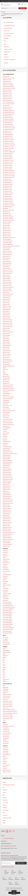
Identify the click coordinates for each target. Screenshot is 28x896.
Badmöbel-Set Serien (7, 107)
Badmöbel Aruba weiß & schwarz (10, 453)
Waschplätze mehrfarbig (8, 218)
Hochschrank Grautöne (8, 419)
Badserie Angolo (6, 249)
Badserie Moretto (6, 312)
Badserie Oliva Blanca (7, 319)
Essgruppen (5, 550)
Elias (4, 660)
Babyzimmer (5, 655)
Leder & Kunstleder (7, 733)
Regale (4, 557)
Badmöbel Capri (6, 467)
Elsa (4, 662)
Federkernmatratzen (7, 694)
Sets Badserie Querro (7, 186)
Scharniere (5, 445)
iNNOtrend (5, 789)
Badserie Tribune (6, 352)
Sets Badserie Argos (7, 108)
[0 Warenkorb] (22, 4)
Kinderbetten (5, 689)
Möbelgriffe (5, 443)
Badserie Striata (6, 347)
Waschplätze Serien (7, 247)
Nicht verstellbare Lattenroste (9, 709)
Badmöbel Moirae (6, 493)
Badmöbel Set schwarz (8, 83)
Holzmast (5, 768)
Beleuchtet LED (6, 376)
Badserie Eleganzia (7, 276)
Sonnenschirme (6, 765)
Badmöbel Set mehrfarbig (8, 86)
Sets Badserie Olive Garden (9, 174)
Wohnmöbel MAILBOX (7, 620)
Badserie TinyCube (7, 350)
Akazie (4, 756)
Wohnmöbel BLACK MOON (9, 607)
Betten (4, 648)
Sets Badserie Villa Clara (8, 203)
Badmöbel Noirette (7, 496)
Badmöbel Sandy (6, 520)
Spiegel (4, 367)
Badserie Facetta (6, 278)
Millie (4, 671)
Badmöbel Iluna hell (7, 481)
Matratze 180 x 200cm (7, 706)
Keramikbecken (6, 402)
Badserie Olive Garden (8, 323)
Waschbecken (6, 391)
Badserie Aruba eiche (7, 252)
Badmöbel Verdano (7, 535)
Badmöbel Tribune (7, 529)
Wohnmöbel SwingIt (7, 631)
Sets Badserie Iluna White (8, 148)
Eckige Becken (6, 400)
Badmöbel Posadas (7, 511)
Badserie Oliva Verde (7, 321)
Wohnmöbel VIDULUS (7, 632)
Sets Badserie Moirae (7, 163)
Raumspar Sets (6, 105)
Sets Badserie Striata (7, 194)
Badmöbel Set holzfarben (8, 84)
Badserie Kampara (7, 295)
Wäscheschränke (6, 427)
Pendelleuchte (6, 595)
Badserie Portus (6, 330)
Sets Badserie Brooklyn (8, 124)
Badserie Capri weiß (7, 273)
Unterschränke (6, 426)
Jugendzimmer (6, 679)
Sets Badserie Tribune (7, 198)
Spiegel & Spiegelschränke (8, 366)
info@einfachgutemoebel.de (10, 845)
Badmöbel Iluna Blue (7, 475)
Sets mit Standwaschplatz (8, 102)
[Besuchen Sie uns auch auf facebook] (7, 831)
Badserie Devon (6, 275)
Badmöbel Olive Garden (8, 503)
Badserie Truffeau (6, 354)
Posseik (4, 797)
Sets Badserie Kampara (8, 153)
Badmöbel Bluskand (7, 463)
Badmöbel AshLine (7, 455)
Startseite (3, 11)
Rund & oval (5, 369)
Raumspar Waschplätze (8, 244)
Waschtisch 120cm (7, 230)
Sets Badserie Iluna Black (8, 139)
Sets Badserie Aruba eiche (8, 112)
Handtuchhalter (6, 433)
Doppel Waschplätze (7, 242)
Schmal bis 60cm (6, 378)
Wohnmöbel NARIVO (7, 622)
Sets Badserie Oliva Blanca (8, 170)
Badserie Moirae (6, 311)
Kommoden (5, 552)
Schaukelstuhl (6, 569)
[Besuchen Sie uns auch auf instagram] (13, 831)
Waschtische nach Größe (8, 220)
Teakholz (5, 763)
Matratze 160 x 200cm (7, 704)
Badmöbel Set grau (7, 81)
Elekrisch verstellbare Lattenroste (10, 713)
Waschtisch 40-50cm (7, 222)
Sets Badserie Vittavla (7, 206)
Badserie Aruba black (7, 251)
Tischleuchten (6, 598)
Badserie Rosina (6, 338)
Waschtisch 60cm (6, 223)
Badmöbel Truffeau (7, 530)
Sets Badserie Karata (7, 155)
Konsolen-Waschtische (8, 240)
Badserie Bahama (6, 258)
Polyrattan (5, 761)
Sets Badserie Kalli (7, 150)
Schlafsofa (5, 578)
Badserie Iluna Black (7, 282)
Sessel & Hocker (6, 562)
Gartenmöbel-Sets (7, 754)
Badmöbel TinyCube (7, 527)
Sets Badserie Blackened (8, 119)
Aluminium (5, 758)
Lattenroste (5, 708)
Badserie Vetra (6, 357)
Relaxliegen (5, 560)
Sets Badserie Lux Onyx (8, 162)
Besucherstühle (6, 734)
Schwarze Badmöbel (7, 544)
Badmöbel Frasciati (7, 472)
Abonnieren (21, 863)
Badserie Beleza (6, 259)
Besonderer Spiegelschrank (9, 390)
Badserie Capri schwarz (8, 271)
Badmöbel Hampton (7, 474)
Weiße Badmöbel (6, 542)
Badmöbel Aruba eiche (8, 451)
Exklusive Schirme (7, 770)
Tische (4, 579)
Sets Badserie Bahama (8, 117)
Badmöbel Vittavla (7, 541)
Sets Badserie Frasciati (8, 138)
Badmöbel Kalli (6, 484)
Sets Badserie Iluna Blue (8, 141)
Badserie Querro (6, 333)
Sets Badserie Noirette (7, 167)
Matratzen (5, 692)
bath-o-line (5, 815)
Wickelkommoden (6, 652)
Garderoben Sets (6, 644)
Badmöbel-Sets (6, 76)
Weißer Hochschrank (7, 421)
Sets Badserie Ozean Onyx (8, 177)
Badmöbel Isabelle (7, 482)
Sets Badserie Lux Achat (8, 160)
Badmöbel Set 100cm (7, 93)
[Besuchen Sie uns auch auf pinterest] (10, 831)
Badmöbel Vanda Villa (7, 534)
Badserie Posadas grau (8, 331)
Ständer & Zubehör (7, 771)
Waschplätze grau (6, 213)
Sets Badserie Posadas (8, 184)
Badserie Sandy (6, 342)
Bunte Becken (6, 407)
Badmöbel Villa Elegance (8, 539)
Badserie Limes (6, 302)
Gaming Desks (6, 736)
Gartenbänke (5, 751)
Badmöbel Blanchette (7, 462)
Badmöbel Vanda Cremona (8, 532)
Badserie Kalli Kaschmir (8, 294)
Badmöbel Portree (7, 510)
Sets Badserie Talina (7, 196)
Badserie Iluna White (7, 290)
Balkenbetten (5, 687)
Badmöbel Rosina (6, 517)
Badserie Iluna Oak (7, 288)
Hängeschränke (6, 415)
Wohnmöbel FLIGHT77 (8, 612)
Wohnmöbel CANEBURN (8, 608)
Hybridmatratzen (6, 697)
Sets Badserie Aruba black (8, 110)
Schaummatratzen (7, 696)
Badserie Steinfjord (7, 345)
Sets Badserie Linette (7, 158)
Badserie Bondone (7, 264)
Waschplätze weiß (7, 211)
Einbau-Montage (6, 412)
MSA (4, 795)
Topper (4, 720)
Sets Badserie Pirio (7, 179)
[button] (26, 831)
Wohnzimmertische (7, 584)
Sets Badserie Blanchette (8, 120)
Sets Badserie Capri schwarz (9, 127)
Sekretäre (5, 739)
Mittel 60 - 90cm (6, 379)
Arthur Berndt (6, 810)
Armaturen (5, 436)
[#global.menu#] (25, 4)
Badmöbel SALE (6, 546)
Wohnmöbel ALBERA (7, 603)
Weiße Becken (6, 395)
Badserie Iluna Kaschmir (8, 287)
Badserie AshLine (6, 256)
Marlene (4, 667)
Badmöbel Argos (6, 450)
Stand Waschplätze (7, 239)
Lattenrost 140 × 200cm (8, 718)
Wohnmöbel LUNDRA (7, 619)
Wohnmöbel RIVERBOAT (8, 627)
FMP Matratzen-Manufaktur (9, 784)
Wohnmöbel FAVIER (7, 610)
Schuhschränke (6, 642)
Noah (4, 672)
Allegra (4, 657)
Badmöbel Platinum (7, 508)
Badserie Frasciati (7, 280)
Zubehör (4, 431)
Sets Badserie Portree (7, 182)
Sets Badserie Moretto (7, 165)
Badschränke (5, 414)
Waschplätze (5, 208)
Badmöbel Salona (6, 518)
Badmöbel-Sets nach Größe (9, 88)
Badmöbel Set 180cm (7, 100)
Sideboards (5, 555)
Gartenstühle (5, 747)
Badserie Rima (6, 336)
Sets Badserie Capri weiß (8, 129)
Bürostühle (5, 724)
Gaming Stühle (6, 731)
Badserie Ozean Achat (7, 324)
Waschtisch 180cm (7, 235)
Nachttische (5, 600)
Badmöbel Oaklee (6, 498)
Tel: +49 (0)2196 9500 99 (8, 838)
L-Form (4, 572)
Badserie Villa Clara (7, 359)
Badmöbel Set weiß (7, 79)
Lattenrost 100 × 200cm (8, 716)
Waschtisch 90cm (6, 227)
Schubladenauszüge (7, 446)
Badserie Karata (6, 297)
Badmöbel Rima (6, 515)
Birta (4, 659)
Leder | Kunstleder (7, 574)
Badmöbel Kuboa (6, 487)
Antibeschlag (5, 374)
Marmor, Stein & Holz (7, 405)
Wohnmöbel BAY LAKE (8, 605)
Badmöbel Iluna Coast (7, 477)
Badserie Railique (6, 335)
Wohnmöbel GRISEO (7, 614)
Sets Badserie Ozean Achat (9, 175)
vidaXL (4, 822)
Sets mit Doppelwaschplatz (8, 103)
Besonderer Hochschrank (8, 424)
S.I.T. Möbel (5, 802)
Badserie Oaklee (6, 318)
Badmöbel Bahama (7, 457)
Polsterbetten (5, 690)
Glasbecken (5, 403)
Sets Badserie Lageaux (8, 156)
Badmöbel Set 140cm (7, 96)
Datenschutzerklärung (6, 856)
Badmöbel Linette (6, 489)
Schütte (4, 805)
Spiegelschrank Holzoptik (8, 388)
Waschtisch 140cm (7, 232)
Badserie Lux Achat (7, 306)
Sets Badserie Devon (7, 131)
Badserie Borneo (6, 266)
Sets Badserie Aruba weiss (8, 114)
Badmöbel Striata (6, 523)
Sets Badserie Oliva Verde (8, 172)
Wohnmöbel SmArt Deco (8, 629)
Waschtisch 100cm (7, 228)
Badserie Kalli (6, 292)
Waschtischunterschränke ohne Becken (11, 246)
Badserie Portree (6, 328)
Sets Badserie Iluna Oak (8, 146)
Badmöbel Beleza (6, 458)
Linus (4, 665)
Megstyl (4, 782)
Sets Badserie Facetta (7, 136)
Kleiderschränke (6, 559)
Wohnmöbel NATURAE (8, 624)
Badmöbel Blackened (7, 460)
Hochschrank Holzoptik (8, 422)
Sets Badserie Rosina (7, 187)
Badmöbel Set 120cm (7, 95)
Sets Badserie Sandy (7, 191)
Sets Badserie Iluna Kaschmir (9, 144)
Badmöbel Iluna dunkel (8, 479)
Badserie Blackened (7, 261)
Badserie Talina (6, 348)
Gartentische (5, 749)
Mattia (4, 669)
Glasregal (5, 429)
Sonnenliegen (6, 753)
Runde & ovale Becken (8, 398)
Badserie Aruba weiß (7, 254)
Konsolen (5, 434)
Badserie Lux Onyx (7, 307)
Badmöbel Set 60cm (7, 90)
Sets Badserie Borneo (7, 122)
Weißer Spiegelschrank (8, 386)
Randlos (4, 373)
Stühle (4, 586)
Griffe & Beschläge (7, 441)
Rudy (4, 674)
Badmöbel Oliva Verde (7, 501)
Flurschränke (5, 637)
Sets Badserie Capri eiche (8, 126)
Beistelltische (5, 581)
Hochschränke (6, 417)
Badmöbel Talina (6, 525)
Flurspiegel (5, 639)
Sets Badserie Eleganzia (8, 134)
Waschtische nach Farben (8, 210)
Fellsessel (5, 566)
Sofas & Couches (6, 571)
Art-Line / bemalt (6, 409)
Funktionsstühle (6, 729)
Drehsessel (5, 564)
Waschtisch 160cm (7, 234)
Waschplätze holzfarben (8, 216)
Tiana (4, 676)
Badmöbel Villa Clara (7, 537)
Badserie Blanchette (7, 263)
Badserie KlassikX (6, 299)
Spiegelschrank (6, 383)
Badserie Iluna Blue (7, 283)
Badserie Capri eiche (7, 270)
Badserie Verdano (6, 355)
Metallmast (5, 766)
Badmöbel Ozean (6, 505)
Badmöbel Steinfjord (7, 522)
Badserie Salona (6, 340)
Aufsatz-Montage (6, 393)
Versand (21, 890)
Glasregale (5, 591)
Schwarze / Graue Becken (8, 397)
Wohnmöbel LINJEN (7, 617)
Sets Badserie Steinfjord (8, 192)
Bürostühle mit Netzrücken (8, 726)
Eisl (3, 787)
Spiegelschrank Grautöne (8, 385)
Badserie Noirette (6, 316)
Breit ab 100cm (6, 381)
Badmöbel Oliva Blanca (8, 499)
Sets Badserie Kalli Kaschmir (9, 151)
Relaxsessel (5, 567)
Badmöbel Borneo (7, 465)
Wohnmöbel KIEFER (7, 615)
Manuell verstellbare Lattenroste (10, 711)
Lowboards (5, 554)
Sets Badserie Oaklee (7, 168)
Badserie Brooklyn (7, 268)
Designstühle (5, 727)
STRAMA (5, 807)
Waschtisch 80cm (6, 225)
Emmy (4, 664)
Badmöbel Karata (6, 486)
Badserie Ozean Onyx (7, 326)
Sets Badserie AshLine (7, 115)
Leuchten (5, 438)
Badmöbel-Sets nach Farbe (9, 78)
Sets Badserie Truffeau (8, 199)
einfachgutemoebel (7, 817)
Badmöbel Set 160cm (7, 98)
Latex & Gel (5, 699)
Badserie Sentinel (6, 343)
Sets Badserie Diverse (7, 132)
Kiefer (4, 759)
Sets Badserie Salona (7, 189)
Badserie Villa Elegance (8, 361)
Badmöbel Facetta (7, 470)
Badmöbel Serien (6, 448)
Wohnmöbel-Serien (7, 602)
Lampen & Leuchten (7, 593)
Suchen (22, 8)
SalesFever (5, 800)
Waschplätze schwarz (7, 215)
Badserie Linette (6, 304)
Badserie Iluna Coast (7, 285)
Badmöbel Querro (6, 513)
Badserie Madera (6, 309)
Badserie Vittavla (6, 364)
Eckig (4, 371)
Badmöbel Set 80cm (7, 91)
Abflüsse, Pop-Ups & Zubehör (9, 410)
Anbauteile (5, 439)
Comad (4, 820)
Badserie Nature (6, 314)
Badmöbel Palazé (6, 506)
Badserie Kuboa (6, 300)
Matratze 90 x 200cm (7, 701)
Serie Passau (5, 741)
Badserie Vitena (6, 362)
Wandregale (5, 590)
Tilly (3, 677)
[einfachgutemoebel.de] (6, 4)
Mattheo (4, 681)
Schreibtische (6, 588)
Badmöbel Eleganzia (7, 469)
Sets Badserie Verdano (8, 201)
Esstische (5, 583)
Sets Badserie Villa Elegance (9, 204)
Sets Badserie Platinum (8, 180)
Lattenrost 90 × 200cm (8, 714)
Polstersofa (5, 576)
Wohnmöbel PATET (7, 626)
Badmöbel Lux (6, 491)
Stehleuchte (5, 596)
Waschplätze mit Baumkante (9, 237)
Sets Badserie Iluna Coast (8, 143)
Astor (4, 812)
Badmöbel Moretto (7, 494)
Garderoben (5, 640)
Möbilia (4, 792)
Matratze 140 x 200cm (7, 702)
